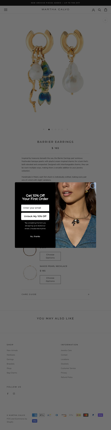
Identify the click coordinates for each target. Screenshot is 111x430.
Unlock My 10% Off (35, 216)
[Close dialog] (92, 185)
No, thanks (35, 236)
